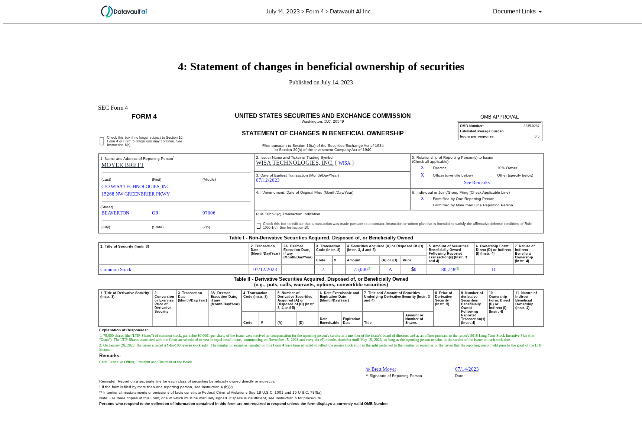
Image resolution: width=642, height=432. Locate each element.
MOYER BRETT (122, 165)
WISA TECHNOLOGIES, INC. (295, 162)
